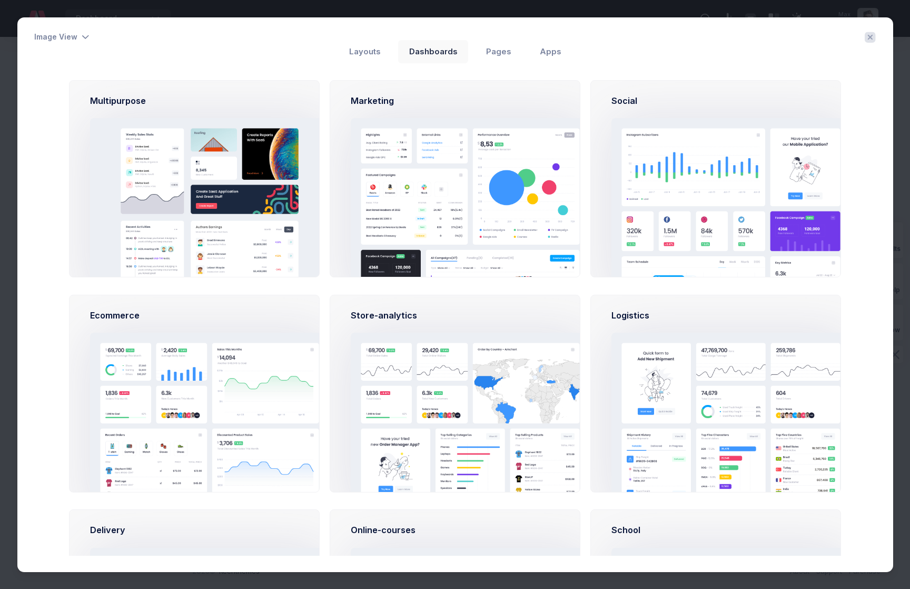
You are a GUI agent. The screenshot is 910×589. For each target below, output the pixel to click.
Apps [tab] (550, 51)
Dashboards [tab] (433, 51)
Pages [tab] (498, 51)
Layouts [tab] (365, 51)
